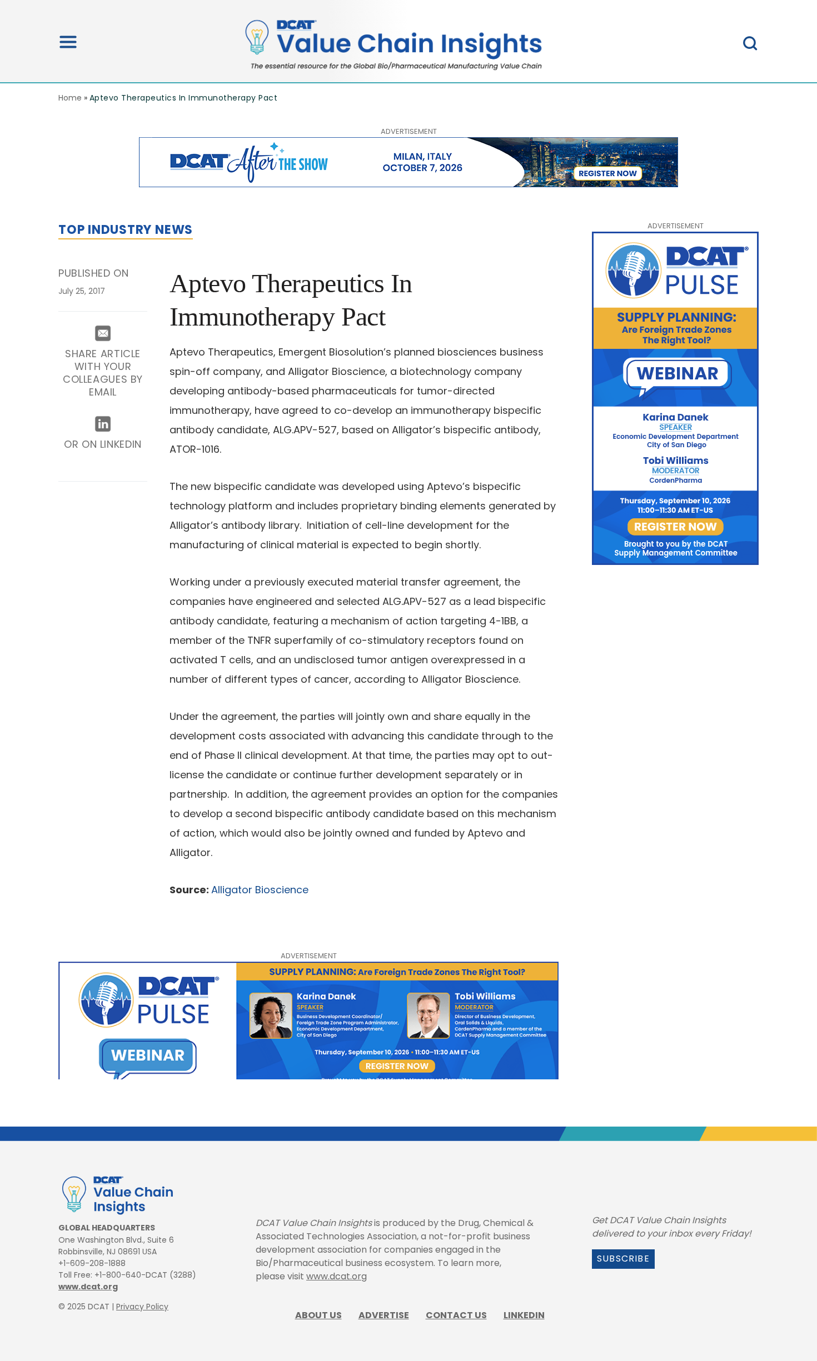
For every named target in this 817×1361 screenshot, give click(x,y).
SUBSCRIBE (623, 1258)
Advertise (383, 1315)
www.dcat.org (88, 1286)
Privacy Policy (142, 1306)
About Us (318, 1315)
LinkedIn (524, 1315)
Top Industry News (125, 229)
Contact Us (456, 1315)
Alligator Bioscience (259, 890)
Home (70, 97)
